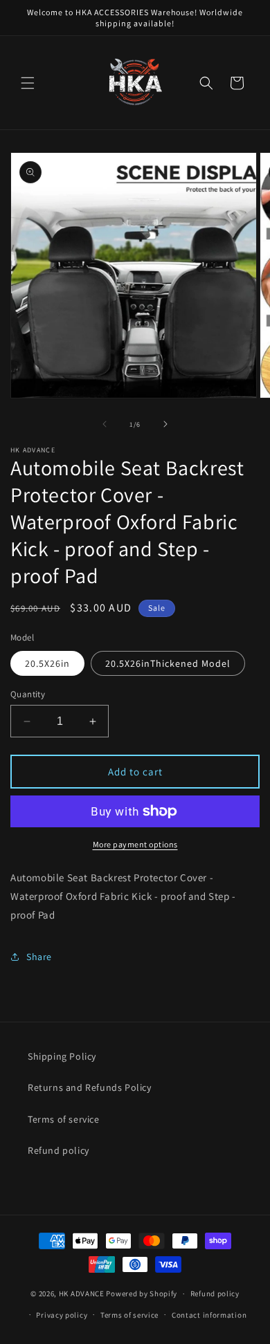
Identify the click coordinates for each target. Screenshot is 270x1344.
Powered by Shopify (141, 1293)
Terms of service (64, 1119)
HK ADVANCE (82, 1293)
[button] (27, 83)
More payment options (135, 844)
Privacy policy (61, 1315)
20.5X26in (47, 663)
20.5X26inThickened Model (168, 663)
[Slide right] (165, 424)
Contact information (209, 1315)
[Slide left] (104, 424)
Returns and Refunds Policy (90, 1087)
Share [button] (39, 956)
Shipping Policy (62, 1056)
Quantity (27, 694)
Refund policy (58, 1150)
